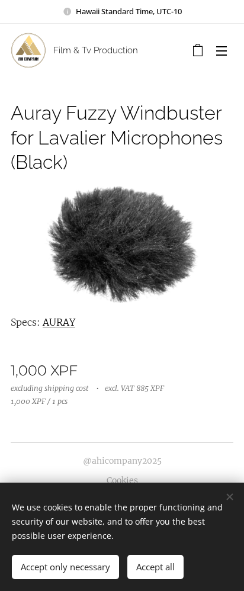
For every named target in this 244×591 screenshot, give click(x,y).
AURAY (59, 322)
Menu (221, 50)
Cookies (122, 480)
